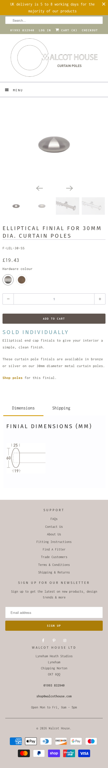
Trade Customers (54, 557)
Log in (45, 30)
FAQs (54, 519)
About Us (54, 534)
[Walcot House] (54, 59)
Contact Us (54, 527)
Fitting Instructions (54, 542)
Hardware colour (18, 269)
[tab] (23, 407)
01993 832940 (22, 30)
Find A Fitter (54, 549)
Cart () (68, 30)
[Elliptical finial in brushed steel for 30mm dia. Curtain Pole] (54, 144)
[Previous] (38, 187)
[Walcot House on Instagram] (65, 640)
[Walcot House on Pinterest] (54, 640)
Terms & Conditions (54, 565)
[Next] (69, 187)
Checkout (90, 30)
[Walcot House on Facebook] (43, 640)
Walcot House (59, 728)
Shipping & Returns (54, 572)
